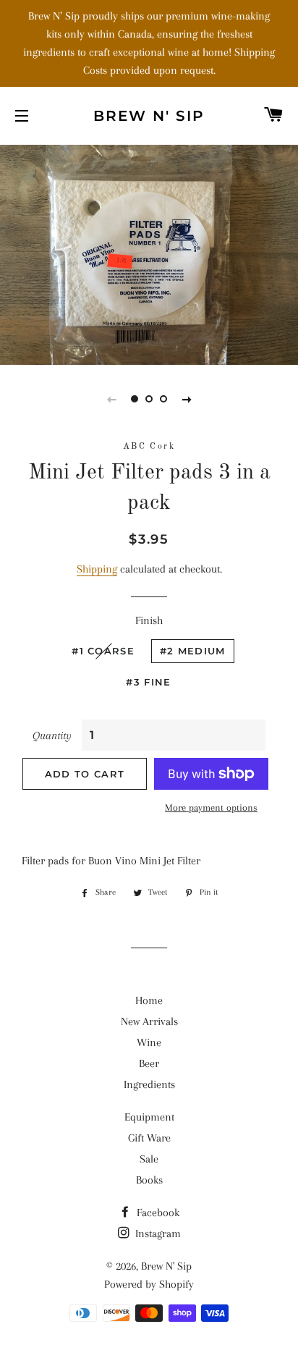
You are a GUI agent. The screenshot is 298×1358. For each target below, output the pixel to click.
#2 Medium (193, 651)
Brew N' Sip (149, 116)
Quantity (52, 735)
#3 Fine (148, 682)
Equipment (149, 1116)
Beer (149, 1063)
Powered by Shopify (149, 1284)
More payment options (211, 807)
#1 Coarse (103, 651)
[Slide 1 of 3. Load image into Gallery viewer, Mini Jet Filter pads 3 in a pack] (134, 399)
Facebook (156, 1212)
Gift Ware (149, 1137)
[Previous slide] (111, 399)
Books (149, 1179)
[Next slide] (187, 399)
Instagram (156, 1233)
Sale (149, 1158)
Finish (149, 620)
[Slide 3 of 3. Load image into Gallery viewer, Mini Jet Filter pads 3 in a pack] (163, 399)
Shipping (97, 568)
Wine (149, 1042)
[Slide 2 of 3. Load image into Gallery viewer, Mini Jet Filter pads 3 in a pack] (149, 399)
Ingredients (149, 1084)
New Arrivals (149, 1021)
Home (149, 1000)
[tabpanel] (149, 253)
